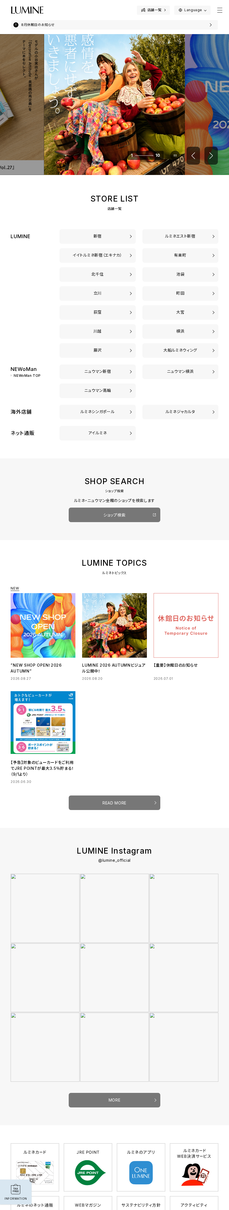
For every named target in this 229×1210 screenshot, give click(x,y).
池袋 (180, 274)
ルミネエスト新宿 (180, 236)
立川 (98, 293)
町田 (180, 293)
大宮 (180, 312)
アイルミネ (98, 432)
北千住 (97, 274)
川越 (98, 331)
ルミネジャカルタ (180, 411)
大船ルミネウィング (180, 350)
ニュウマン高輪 (97, 390)
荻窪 (98, 312)
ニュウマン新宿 (97, 371)
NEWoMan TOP (27, 375)
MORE (115, 1100)
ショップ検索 (114, 515)
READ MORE (114, 803)
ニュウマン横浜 (180, 371)
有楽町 (180, 255)
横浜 (180, 331)
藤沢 (98, 350)
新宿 (98, 236)
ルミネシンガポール (97, 411)
